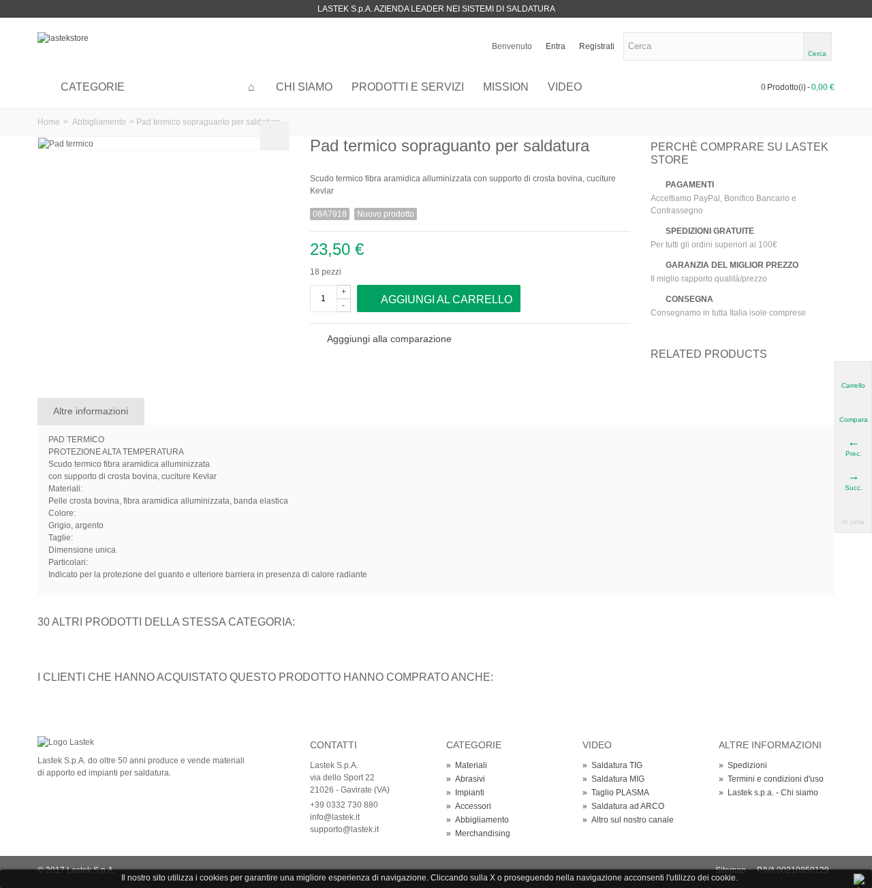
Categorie (93, 87)
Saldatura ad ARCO (623, 806)
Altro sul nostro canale (628, 820)
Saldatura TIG (612, 765)
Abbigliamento (99, 122)
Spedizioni (743, 765)
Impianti (465, 792)
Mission (506, 87)
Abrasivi (465, 779)
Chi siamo (304, 87)
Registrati (596, 46)
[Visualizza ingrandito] (274, 135)
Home (48, 122)
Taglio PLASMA (615, 792)
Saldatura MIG (613, 779)
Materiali (466, 765)
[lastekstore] (63, 37)
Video (565, 87)
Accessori (468, 806)
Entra (555, 46)
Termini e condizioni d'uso (771, 779)
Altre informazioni (90, 410)
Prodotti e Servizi (408, 87)
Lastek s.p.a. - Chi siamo (768, 792)
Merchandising (478, 833)
